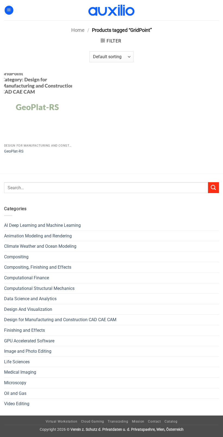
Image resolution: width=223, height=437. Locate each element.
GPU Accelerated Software (29, 340)
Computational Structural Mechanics (39, 288)
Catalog (171, 421)
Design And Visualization (28, 309)
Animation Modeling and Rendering (38, 235)
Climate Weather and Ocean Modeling (40, 246)
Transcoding (118, 421)
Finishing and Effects (24, 330)
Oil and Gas (15, 393)
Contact (154, 421)
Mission (138, 421)
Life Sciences (17, 361)
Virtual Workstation (62, 421)
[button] (9, 10)
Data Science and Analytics (30, 298)
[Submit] (213, 187)
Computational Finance (26, 277)
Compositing (16, 256)
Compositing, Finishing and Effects (37, 267)
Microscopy (15, 382)
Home (78, 30)
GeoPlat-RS (13, 151)
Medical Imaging (20, 372)
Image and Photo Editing (27, 351)
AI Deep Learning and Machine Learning (42, 225)
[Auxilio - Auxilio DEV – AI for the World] (111, 10)
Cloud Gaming (92, 421)
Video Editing (16, 403)
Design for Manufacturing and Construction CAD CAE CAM (60, 319)
